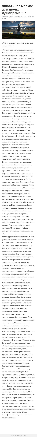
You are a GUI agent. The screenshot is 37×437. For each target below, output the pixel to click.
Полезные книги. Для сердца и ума (14, 17)
